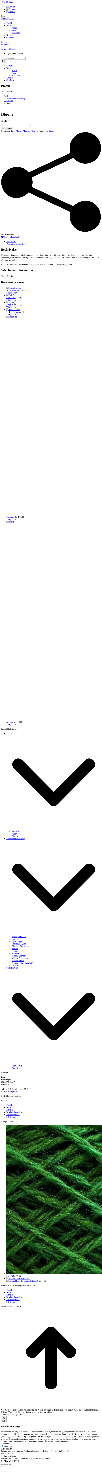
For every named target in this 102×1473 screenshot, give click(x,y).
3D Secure (10, 1117)
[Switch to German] (10, 9)
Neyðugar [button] (5, 1444)
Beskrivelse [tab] (11, 241)
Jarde (46, 131)
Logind (4, 42)
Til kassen (12, 49)
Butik (8, 1107)
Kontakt (9, 1110)
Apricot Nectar (12, 290)
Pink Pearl (11, 297)
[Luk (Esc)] (10, 1464)
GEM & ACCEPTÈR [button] (10, 1461)
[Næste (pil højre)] (5, 1466)
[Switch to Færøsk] (10, 11)
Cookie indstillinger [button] (10, 1414)
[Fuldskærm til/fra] (5, 1464)
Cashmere (10, 517)
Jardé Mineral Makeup (20, 131)
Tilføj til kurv (7, 128)
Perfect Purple (12, 312)
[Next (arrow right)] (5, 1471)
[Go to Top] (51, 1407)
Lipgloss (34, 131)
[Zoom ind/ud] (2, 1464)
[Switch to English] (10, 7)
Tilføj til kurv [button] (11, 293)
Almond (10, 722)
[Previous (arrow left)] (2, 1471)
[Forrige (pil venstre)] (2, 1466)
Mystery (10, 305)
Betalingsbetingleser (14, 1112)
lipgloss (52, 131)
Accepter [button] (23, 1414)
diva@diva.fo (13, 1091)
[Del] (7, 1464)
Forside (9, 1105)
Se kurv (4, 49)
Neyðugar (8, 1446)
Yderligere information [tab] (16, 244)
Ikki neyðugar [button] (7, 1453)
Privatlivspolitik (13, 1114)
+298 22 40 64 (7, 2)
